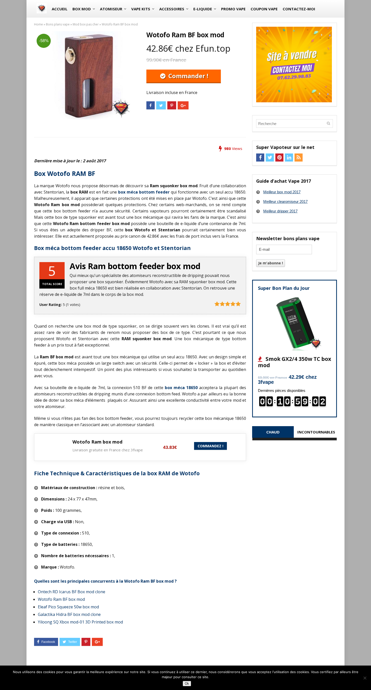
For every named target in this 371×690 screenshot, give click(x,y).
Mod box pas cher (86, 24)
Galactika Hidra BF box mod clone (69, 614)
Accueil (59, 8)
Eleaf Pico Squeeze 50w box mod (68, 607)
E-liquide (202, 8)
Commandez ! (210, 446)
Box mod (81, 8)
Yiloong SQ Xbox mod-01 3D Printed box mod (80, 622)
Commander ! (187, 76)
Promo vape (233, 8)
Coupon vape (264, 8)
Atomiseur (111, 8)
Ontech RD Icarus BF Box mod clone (71, 591)
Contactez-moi (299, 8)
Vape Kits (140, 8)
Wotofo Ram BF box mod (61, 599)
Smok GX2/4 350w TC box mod (294, 362)
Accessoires (171, 8)
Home (38, 24)
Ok (187, 683)
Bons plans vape (58, 24)
